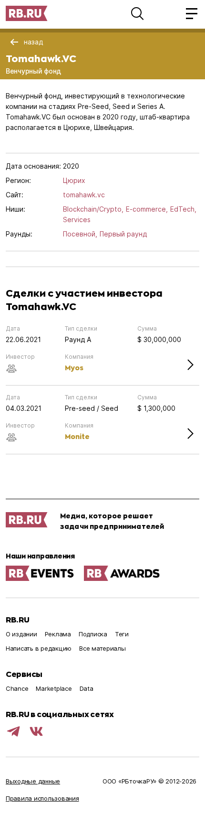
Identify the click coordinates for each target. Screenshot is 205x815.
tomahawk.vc (84, 195)
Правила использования (42, 798)
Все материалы (102, 648)
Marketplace (54, 688)
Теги (122, 634)
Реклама (58, 634)
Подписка (93, 634)
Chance (17, 688)
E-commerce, (147, 209)
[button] (137, 13)
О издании (21, 634)
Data (86, 688)
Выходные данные (33, 781)
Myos (74, 367)
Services (77, 219)
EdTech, (183, 209)
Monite (77, 436)
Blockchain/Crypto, (93, 209)
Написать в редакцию (39, 648)
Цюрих (74, 180)
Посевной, (80, 234)
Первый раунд (123, 234)
